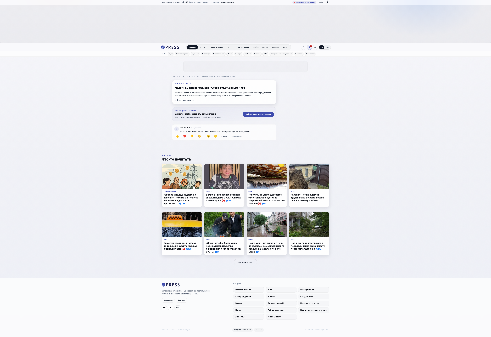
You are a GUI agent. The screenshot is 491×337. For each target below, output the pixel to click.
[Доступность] (327, 2)
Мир (230, 47)
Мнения (275, 47)
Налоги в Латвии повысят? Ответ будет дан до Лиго (215, 76)
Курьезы (195, 54)
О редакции (168, 300)
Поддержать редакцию (304, 2)
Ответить (224, 136)
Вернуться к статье (184, 100)
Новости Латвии (216, 47)
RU (322, 47)
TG (164, 308)
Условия (258, 330)
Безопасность (218, 54)
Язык (230, 54)
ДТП (265, 54)
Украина (257, 54)
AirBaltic (248, 54)
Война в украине (182, 54)
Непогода (206, 54)
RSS (177, 308)
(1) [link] (177, 203)
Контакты (181, 300)
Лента (202, 47)
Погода (238, 54)
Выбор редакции (260, 47)
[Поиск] (303, 47)
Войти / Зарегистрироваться (258, 114)
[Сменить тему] (315, 47)
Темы (164, 54)
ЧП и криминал (242, 47)
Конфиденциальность (242, 330)
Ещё (285, 47)
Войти (321, 2)
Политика (298, 54)
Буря (171, 54)
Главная (192, 47)
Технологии (310, 54)
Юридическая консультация (281, 54)
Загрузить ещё (245, 262)
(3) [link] (183, 248)
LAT (327, 47)
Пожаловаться (236, 136)
